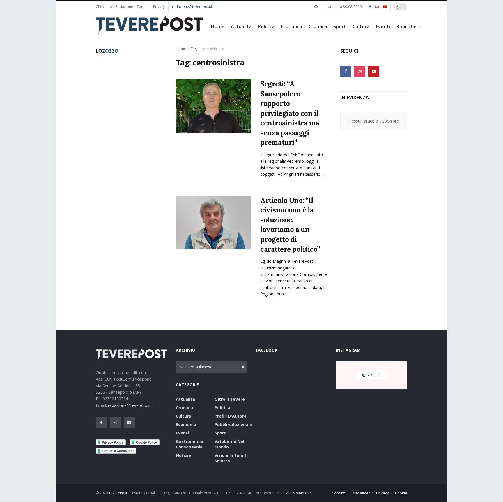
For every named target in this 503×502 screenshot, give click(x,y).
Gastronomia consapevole (189, 444)
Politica (266, 26)
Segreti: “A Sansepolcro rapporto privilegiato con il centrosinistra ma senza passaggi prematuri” (289, 113)
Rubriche (406, 26)
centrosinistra (212, 48)
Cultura (361, 26)
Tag (194, 48)
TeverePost (118, 492)
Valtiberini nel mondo (229, 444)
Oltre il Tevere (230, 399)
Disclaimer (361, 493)
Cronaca (318, 26)
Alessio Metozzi (299, 492)
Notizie (183, 455)
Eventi (383, 26)
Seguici (373, 375)
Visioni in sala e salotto (231, 458)
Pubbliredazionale (233, 424)
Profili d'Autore (231, 416)
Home (217, 26)
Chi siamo (104, 6)
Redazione (124, 6)
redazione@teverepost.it (192, 6)
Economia (291, 26)
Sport (339, 26)
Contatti (143, 6)
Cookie (401, 493)
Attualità (241, 26)
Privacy (159, 6)
